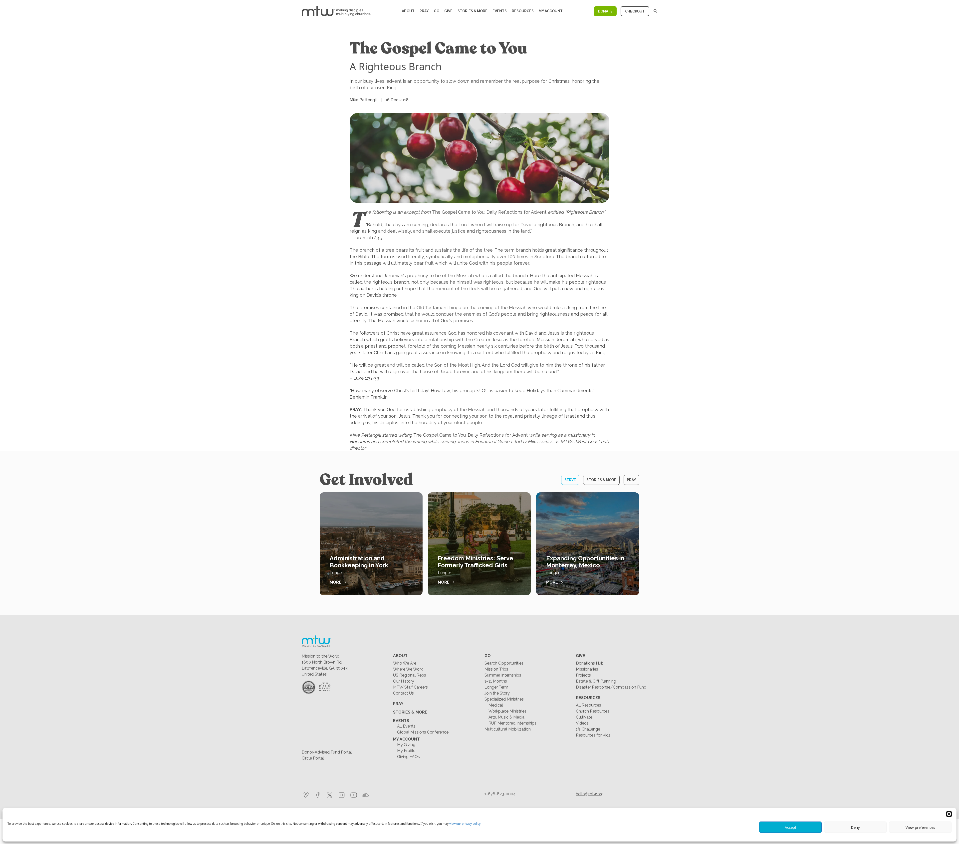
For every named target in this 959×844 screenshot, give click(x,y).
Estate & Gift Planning (596, 681)
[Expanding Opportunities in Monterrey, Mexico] (587, 543)
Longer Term (496, 687)
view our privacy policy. (465, 824)
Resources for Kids (593, 735)
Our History (403, 681)
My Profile (406, 750)
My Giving (406, 744)
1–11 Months (495, 681)
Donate (605, 11)
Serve (570, 480)
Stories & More (472, 11)
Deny (855, 827)
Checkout (635, 11)
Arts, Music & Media (506, 717)
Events (499, 11)
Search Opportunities (503, 663)
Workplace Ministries (507, 711)
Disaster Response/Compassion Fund (611, 687)
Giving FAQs (408, 756)
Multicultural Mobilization (507, 729)
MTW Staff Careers (410, 687)
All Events (406, 726)
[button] (949, 814)
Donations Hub (590, 663)
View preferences (920, 827)
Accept (790, 827)
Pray (424, 11)
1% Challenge (588, 729)
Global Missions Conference (423, 732)
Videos (582, 723)
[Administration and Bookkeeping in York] (371, 543)
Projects (583, 675)
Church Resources (592, 711)
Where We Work (408, 669)
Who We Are (404, 663)
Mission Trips (496, 669)
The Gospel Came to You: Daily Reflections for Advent (470, 435)
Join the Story (497, 693)
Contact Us (403, 693)
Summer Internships (502, 675)
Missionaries (587, 669)
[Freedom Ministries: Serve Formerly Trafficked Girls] (479, 543)
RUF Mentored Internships (512, 723)
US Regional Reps (409, 675)
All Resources (588, 705)
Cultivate (584, 717)
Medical (495, 705)
